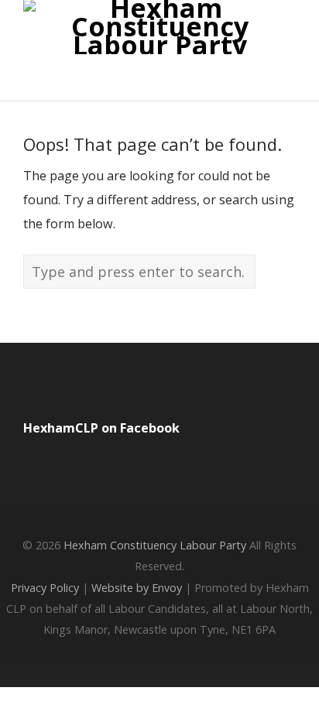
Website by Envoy (136, 587)
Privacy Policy (45, 587)
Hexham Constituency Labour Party (154, 545)
